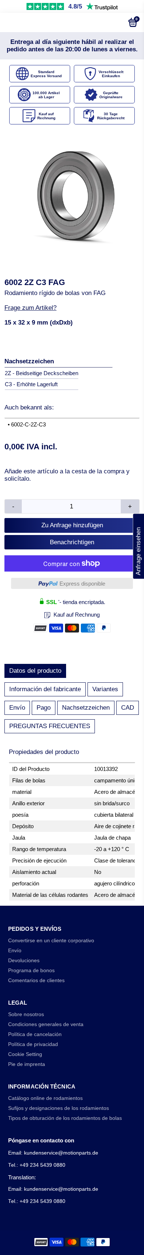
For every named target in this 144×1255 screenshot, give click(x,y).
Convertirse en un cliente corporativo (51, 940)
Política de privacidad (33, 1044)
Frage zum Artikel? (30, 307)
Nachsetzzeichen (86, 707)
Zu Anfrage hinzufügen (72, 525)
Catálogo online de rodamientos (45, 1098)
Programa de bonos (31, 970)
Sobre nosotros (26, 1014)
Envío (17, 707)
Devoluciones (24, 960)
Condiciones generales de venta (45, 1024)
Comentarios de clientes (36, 980)
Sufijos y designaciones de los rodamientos (58, 1108)
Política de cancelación (35, 1034)
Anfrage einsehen (138, 546)
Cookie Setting (25, 1054)
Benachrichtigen (72, 542)
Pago (44, 707)
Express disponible (82, 583)
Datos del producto (35, 670)
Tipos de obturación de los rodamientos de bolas (65, 1118)
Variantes (105, 689)
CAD (127, 707)
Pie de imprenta (26, 1064)
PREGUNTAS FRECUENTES (49, 726)
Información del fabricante (45, 689)
